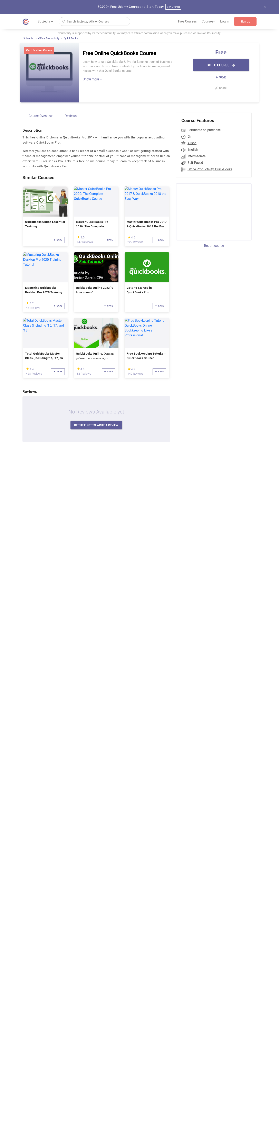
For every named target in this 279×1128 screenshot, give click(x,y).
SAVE (222, 77)
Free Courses (187, 21)
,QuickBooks (223, 169)
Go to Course (218, 65)
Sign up (245, 21)
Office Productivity (48, 38)
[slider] (78, 237)
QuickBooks (71, 38)
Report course (214, 246)
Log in (224, 21)
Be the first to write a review (96, 425)
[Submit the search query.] (64, 21)
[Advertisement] (210, 211)
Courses (208, 21)
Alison (191, 143)
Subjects (28, 38)
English (192, 150)
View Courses (173, 7)
